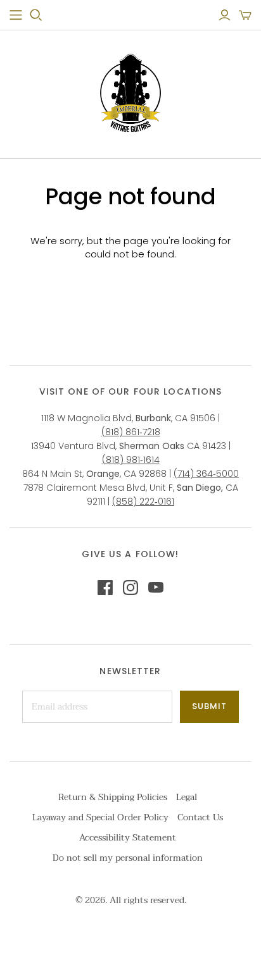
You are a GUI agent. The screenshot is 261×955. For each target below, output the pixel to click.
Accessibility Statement (127, 837)
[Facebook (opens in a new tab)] (105, 587)
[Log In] (224, 15)
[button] (245, 15)
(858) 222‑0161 (143, 501)
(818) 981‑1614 (131, 459)
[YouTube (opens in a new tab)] (155, 587)
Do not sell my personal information (128, 858)
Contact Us (200, 817)
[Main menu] (16, 15)
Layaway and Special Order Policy (100, 817)
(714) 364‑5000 (206, 473)
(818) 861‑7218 (130, 432)
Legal (186, 797)
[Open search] (36, 15)
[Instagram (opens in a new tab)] (130, 587)
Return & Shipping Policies (112, 797)
